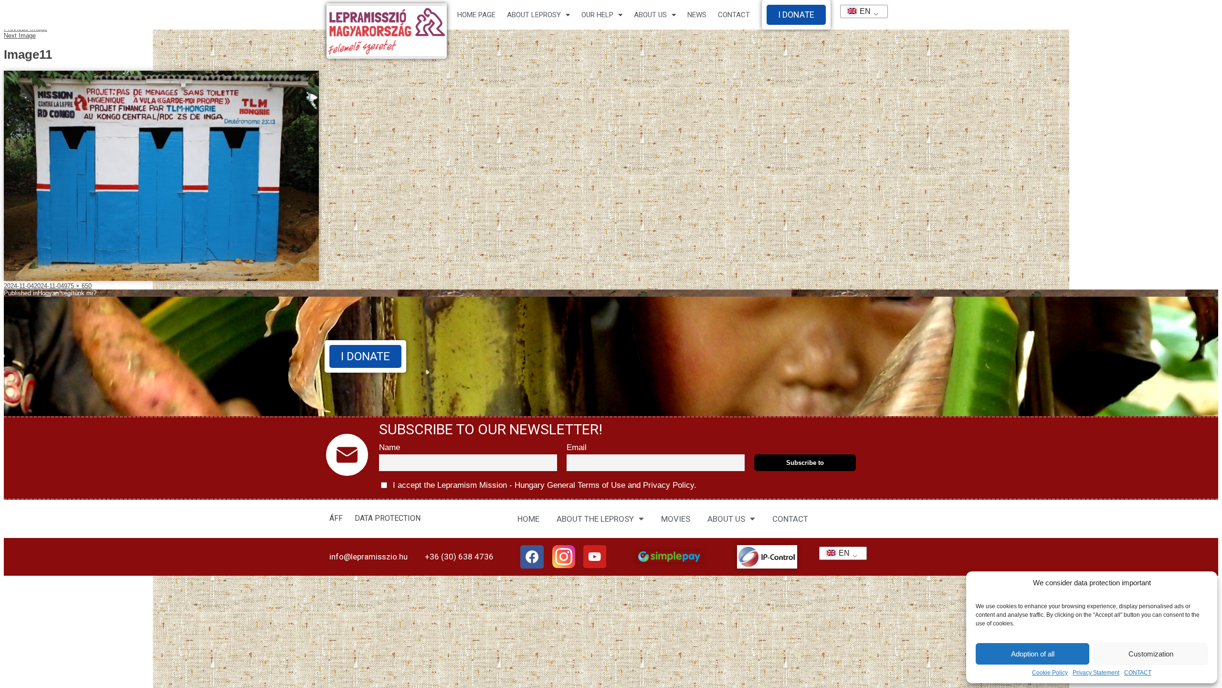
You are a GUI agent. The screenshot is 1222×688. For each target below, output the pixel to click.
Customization (1150, 654)
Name (389, 447)
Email (577, 447)
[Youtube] (594, 556)
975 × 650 (78, 286)
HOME (528, 519)
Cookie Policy (1050, 672)
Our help (597, 15)
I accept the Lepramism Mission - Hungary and (543, 485)
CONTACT (1137, 672)
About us (650, 15)
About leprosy (534, 15)
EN (861, 11)
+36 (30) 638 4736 (459, 556)
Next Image (20, 35)
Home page (476, 15)
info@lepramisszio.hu (368, 556)
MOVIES (675, 519)
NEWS (696, 15)
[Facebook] (532, 557)
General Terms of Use (586, 485)
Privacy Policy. (668, 485)
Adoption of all (1032, 654)
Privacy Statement (1096, 672)
